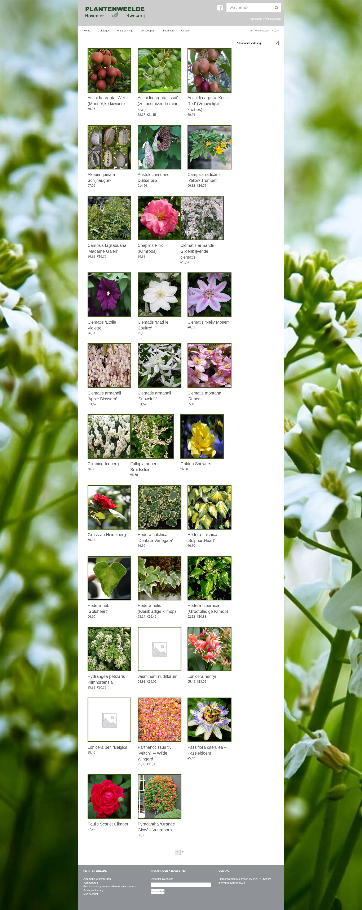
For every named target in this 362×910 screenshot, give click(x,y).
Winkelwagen (273, 18)
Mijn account (90, 894)
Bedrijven (168, 30)
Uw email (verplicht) (162, 878)
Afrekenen (256, 18)
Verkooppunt (148, 30)
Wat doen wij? (125, 30)
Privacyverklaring (93, 890)
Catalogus (104, 30)
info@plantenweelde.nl (231, 882)
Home (86, 30)
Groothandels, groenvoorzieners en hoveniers (109, 886)
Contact (185, 30)
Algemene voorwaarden (97, 878)
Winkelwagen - (266, 30)
